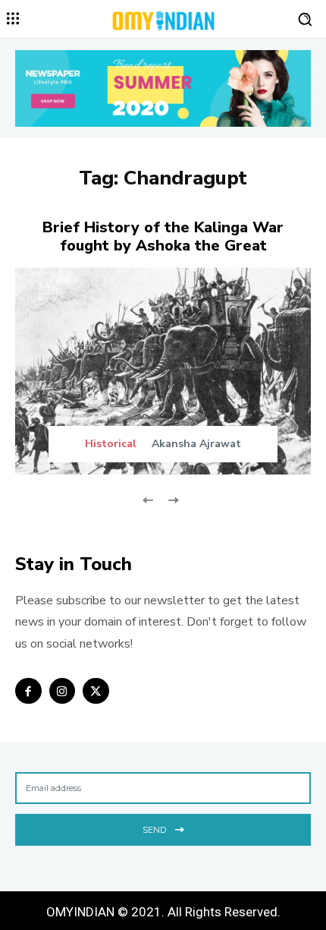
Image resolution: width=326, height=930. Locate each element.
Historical (110, 444)
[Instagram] (62, 691)
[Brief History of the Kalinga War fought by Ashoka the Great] (163, 370)
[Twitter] (96, 691)
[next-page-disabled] (172, 499)
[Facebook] (28, 691)
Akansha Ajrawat (196, 444)
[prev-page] (148, 499)
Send (154, 829)
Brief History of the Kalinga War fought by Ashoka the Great (163, 236)
